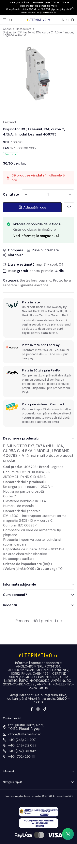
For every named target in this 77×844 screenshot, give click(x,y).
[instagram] (38, 709)
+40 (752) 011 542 (22, 751)
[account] (62, 19)
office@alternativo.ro (24, 734)
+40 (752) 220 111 (21, 756)
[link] (66, 47)
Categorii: (11, 280)
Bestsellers (23, 29)
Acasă (7, 29)
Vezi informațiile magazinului (36, 236)
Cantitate (11, 194)
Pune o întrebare (45, 250)
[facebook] (32, 709)
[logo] (38, 19)
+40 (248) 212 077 (22, 745)
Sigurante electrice (33, 285)
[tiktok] (44, 709)
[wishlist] (67, 19)
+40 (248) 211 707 (22, 740)
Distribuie (15, 255)
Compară (15, 250)
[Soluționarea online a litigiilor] (38, 823)
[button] (5, 20)
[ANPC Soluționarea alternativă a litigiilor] (38, 811)
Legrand (9, 122)
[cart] (72, 19)
